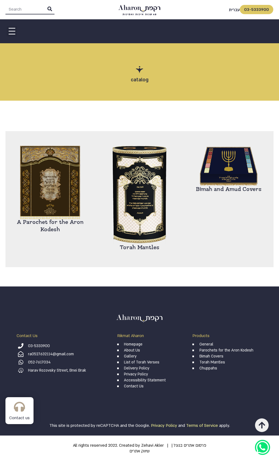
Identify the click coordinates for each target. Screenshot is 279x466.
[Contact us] (19, 406)
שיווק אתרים (139, 451)
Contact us (19, 418)
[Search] (49, 9)
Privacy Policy (164, 425)
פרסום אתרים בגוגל (190, 445)
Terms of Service (202, 425)
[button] (12, 31)
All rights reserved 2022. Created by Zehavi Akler (118, 445)
